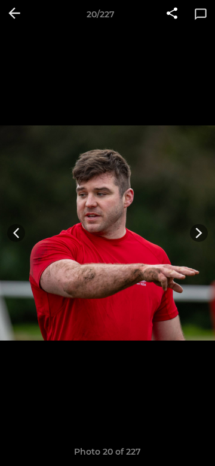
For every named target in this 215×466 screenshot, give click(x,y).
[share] (172, 14)
